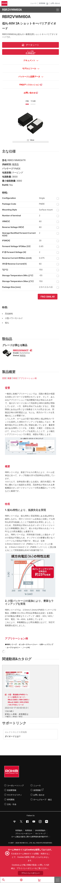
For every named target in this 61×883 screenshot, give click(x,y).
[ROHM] (4, 3)
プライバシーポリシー (23, 833)
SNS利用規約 (40, 830)
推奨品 (15, 164)
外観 (27, 101)
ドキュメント (29, 60)
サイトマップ (40, 833)
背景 (4, 378)
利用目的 (28, 830)
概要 (10, 378)
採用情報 (42, 3)
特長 (15, 378)
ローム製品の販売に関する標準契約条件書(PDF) (29, 837)
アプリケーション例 (28, 378)
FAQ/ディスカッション (29, 84)
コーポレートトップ (15, 785)
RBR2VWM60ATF (21, 350)
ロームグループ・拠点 (42, 799)
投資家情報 (11, 790)
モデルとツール (29, 68)
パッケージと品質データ (29, 76)
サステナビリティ (14, 795)
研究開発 (10, 799)
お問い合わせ (55, 3)
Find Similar (48, 296)
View (32, 140)
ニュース (33, 3)
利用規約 (18, 830)
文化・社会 (11, 804)
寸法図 (32, 101)
